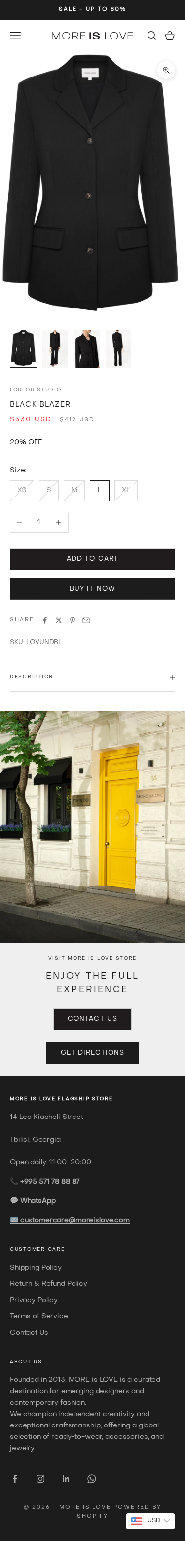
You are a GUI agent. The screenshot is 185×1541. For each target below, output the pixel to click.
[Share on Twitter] (59, 620)
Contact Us (92, 1019)
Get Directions (93, 1053)
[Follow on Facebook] (15, 1479)
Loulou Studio (35, 390)
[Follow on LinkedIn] (66, 1479)
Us (38, 1362)
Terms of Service (39, 1316)
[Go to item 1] (23, 348)
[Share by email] (86, 620)
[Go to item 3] (87, 349)
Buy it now (92, 589)
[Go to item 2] (55, 349)
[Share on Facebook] (45, 620)
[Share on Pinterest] (72, 620)
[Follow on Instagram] (40, 1479)
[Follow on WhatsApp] (92, 1479)
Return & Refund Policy (48, 1284)
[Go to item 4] (118, 349)
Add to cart (92, 559)
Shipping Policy (36, 1268)
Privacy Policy (34, 1300)
